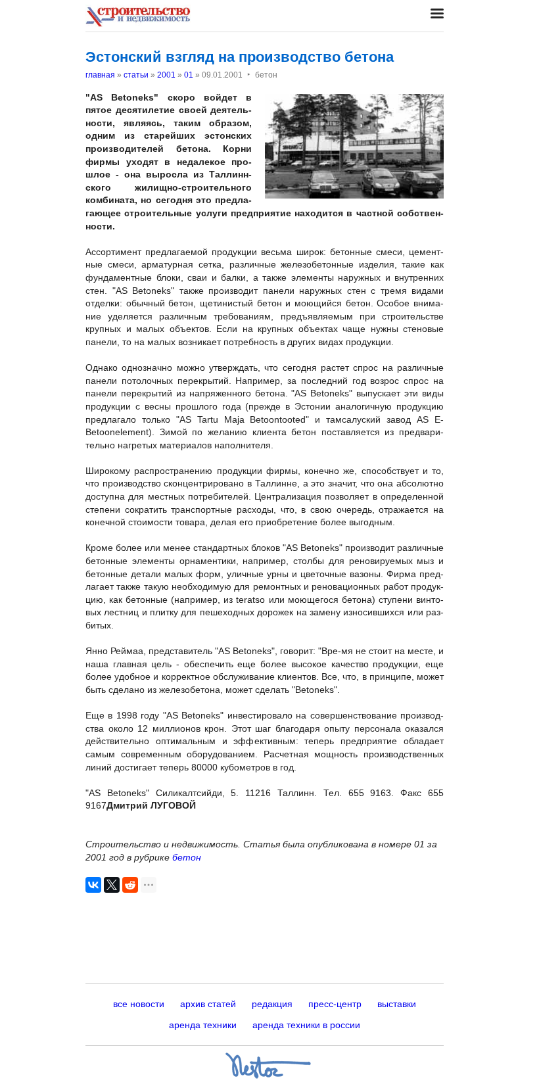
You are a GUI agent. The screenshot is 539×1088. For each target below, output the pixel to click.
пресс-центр (335, 1004)
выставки (396, 1004)
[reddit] (130, 885)
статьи (136, 75)
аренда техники (203, 1025)
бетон (186, 857)
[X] (112, 885)
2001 (166, 75)
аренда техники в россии (306, 1025)
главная (100, 75)
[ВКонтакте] (93, 885)
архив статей (208, 1004)
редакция (272, 1004)
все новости (138, 1004)
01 (188, 75)
